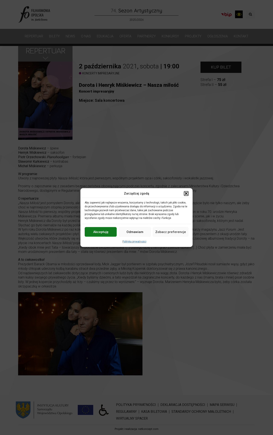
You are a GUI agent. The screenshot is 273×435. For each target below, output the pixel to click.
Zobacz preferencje (170, 232)
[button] (186, 193)
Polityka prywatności (134, 241)
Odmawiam (134, 232)
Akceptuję (100, 232)
